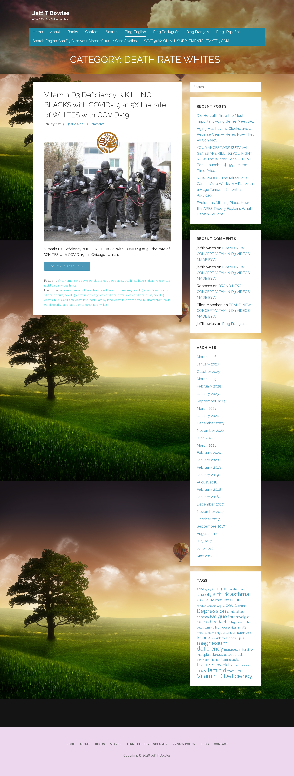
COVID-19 (67, 300)
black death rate (94, 290)
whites (103, 304)
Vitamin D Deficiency (224, 675)
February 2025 (209, 386)
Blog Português (166, 32)
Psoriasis (205, 664)
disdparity (54, 304)
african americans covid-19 (75, 280)
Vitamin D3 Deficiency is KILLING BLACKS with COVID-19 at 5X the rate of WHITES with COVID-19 (105, 105)
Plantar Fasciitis (220, 659)
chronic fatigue (216, 605)
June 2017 (205, 548)
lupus (240, 638)
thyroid (222, 664)
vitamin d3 (234, 671)
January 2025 (208, 394)
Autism (201, 600)
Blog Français (197, 32)
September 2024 (211, 401)
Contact (92, 32)
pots (235, 660)
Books (73, 32)
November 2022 (210, 430)
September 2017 (211, 526)
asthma (239, 594)
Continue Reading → (67, 266)
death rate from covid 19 (130, 300)
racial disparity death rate (60, 285)
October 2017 (208, 519)
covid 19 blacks (113, 280)
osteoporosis (233, 655)
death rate (81, 300)
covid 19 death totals (113, 295)
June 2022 (205, 438)
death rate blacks (136, 280)
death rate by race (101, 300)
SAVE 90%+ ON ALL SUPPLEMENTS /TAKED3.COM (186, 41)
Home (38, 32)
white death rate (88, 304)
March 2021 (206, 445)
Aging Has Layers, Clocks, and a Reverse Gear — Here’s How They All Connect (226, 134)
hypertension (226, 633)
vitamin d (215, 670)
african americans (71, 290)
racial (72, 304)
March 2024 (207, 408)
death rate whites (159, 280)
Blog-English (135, 32)
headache (220, 621)
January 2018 (208, 497)
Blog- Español (228, 32)
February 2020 (209, 452)
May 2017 (205, 556)
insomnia (206, 637)
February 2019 (209, 467)
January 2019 (208, 475)
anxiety (204, 594)
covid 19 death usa (140, 295)
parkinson (203, 659)
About (55, 32)
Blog (205, 744)
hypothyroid (244, 632)
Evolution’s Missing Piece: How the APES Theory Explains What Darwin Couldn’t (224, 208)
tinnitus (234, 665)
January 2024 (208, 416)
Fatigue (218, 616)
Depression (211, 611)
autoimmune (217, 600)
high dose (236, 622)
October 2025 (208, 371)
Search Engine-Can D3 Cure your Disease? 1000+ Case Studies (85, 41)
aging (208, 589)
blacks (97, 280)
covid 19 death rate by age (82, 295)
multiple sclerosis (210, 655)
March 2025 (206, 379)
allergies (220, 588)
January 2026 (208, 364)
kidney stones (226, 638)
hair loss (203, 622)
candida (201, 605)
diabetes (235, 611)
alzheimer (236, 589)
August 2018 (207, 482)
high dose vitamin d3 (230, 627)
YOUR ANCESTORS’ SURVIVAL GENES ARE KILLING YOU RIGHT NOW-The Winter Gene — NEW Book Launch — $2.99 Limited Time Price (224, 159)
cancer (237, 599)
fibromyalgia (238, 617)
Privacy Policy (184, 744)
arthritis (221, 594)
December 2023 (210, 423)
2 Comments (95, 124)
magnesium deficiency (212, 646)
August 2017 (207, 534)
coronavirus (123, 290)
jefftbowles (75, 124)
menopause (231, 649)
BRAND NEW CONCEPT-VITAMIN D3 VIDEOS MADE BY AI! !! (223, 254)
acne (200, 589)
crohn (242, 606)
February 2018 (209, 489)
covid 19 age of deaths (147, 290)
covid (231, 605)
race (65, 304)
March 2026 (207, 357)
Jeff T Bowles (51, 13)
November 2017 (210, 512)
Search (112, 32)
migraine (246, 649)
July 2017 (204, 541)
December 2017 (210, 504)
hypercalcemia (206, 632)
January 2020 (208, 460)
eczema (203, 617)
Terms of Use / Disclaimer (147, 744)
